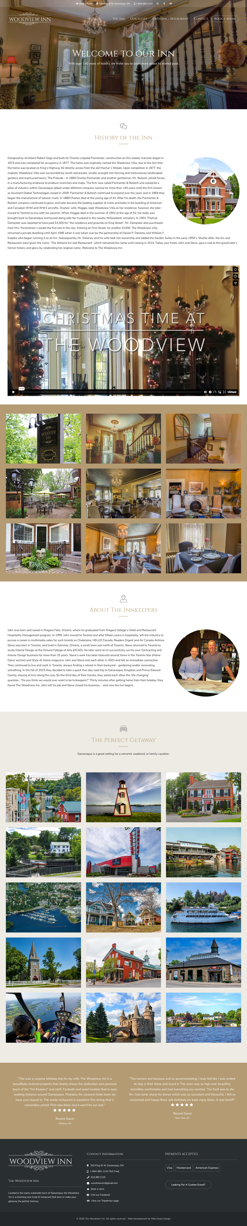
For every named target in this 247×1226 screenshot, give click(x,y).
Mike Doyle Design (161, 1218)
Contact (201, 19)
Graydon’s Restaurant (170, 19)
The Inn (119, 19)
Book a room (224, 18)
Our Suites (138, 19)
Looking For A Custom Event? (188, 1184)
